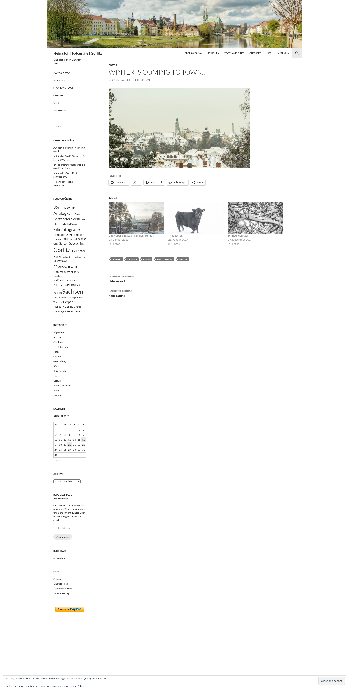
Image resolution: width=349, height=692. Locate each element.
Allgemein (58, 332)
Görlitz (117, 259)
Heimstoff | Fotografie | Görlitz (77, 53)
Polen (71, 284)
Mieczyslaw (60, 261)
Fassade (74, 224)
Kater (81, 251)
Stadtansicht (165, 259)
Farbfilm (65, 224)
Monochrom (65, 266)
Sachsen (132, 259)
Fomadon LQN (62, 234)
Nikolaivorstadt (69, 280)
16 (83, 439)
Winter (183, 259)
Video (56, 390)
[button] (179, 128)
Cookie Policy (76, 685)
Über (268, 53)
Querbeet (255, 53)
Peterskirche (60, 284)
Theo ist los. (175, 235)
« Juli (57, 459)
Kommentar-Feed (62, 588)
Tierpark (68, 302)
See (55, 297)
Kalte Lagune (120, 293)
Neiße (57, 280)
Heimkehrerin (122, 279)
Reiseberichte (60, 371)
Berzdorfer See (65, 219)
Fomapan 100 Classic (64, 238)
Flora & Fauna (193, 53)
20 (69, 444)
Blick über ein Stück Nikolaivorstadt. (131, 235)
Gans (55, 243)
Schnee (147, 259)
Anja (77, 213)
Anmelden (58, 578)
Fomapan (78, 234)
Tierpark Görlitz (63, 306)
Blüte (56, 224)
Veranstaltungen (62, 385)
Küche (56, 366)
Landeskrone (79, 257)
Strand (78, 297)
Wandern (58, 395)
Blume (81, 219)
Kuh (70, 257)
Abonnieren (62, 536)
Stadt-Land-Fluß (234, 53)
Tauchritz (57, 302)
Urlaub (77, 306)
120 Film (70, 207)
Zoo (77, 311)
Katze (57, 256)
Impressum (283, 53)
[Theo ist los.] (196, 218)
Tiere (56, 375)
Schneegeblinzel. (238, 235)
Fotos (113, 65)
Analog (59, 213)
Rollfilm (57, 292)
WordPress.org (61, 593)
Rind (77, 284)
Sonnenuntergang (66, 297)
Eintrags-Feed (60, 583)
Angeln (70, 213)
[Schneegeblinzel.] (255, 218)
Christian (143, 79)
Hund (74, 251)
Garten (63, 243)
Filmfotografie (66, 229)
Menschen (213, 53)
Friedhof (81, 238)
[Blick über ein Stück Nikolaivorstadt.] (136, 218)
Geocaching (76, 243)
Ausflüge (58, 341)
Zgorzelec (67, 311)
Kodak (65, 257)
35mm (59, 207)
